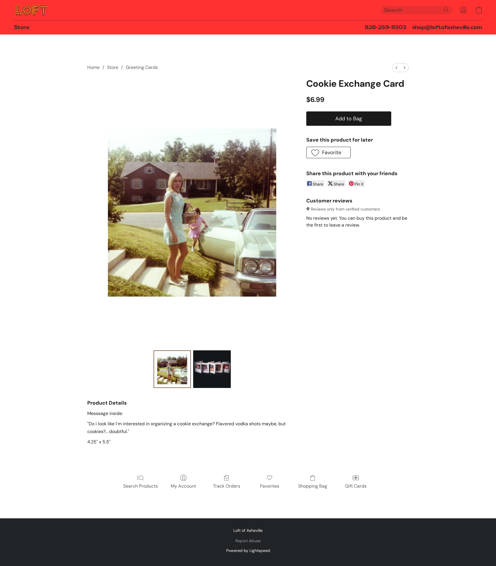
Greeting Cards (142, 67)
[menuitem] (396, 67)
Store (21, 27)
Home (93, 67)
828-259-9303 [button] (385, 27)
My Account (183, 486)
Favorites (269, 486)
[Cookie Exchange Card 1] (211, 369)
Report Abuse (248, 540)
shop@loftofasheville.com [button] (447, 27)
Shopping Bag (312, 486)
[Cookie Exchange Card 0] (172, 369)
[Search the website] (446, 10)
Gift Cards (356, 486)
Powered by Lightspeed (248, 550)
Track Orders (226, 486)
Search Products (140, 486)
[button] (31, 10)
